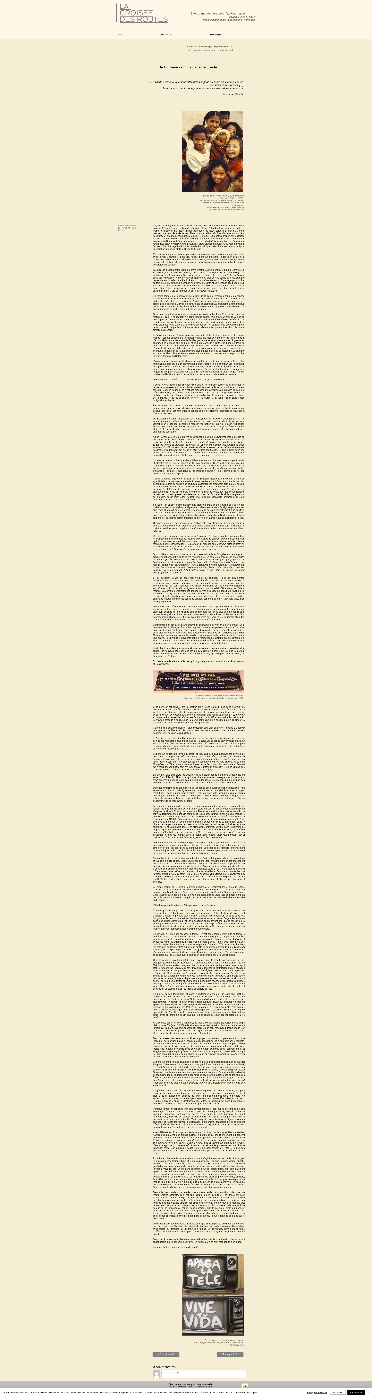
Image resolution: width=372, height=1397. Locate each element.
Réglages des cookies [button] (317, 1392)
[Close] (368, 1392)
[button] (183, 34)
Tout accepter (356, 1392)
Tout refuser (337, 1392)
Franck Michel (225, 49)
